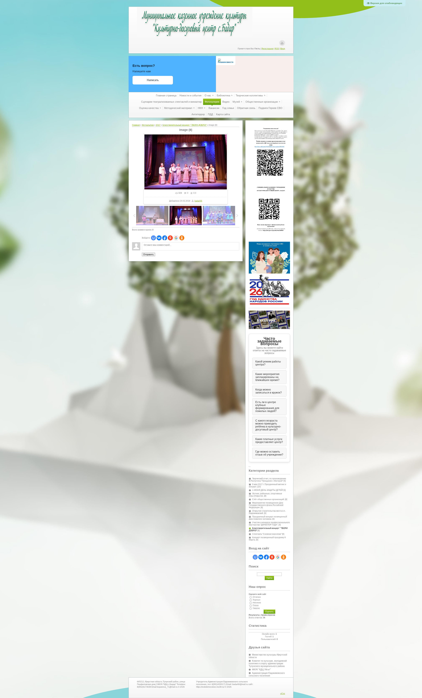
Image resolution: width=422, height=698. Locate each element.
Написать (153, 80)
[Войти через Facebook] (164, 237)
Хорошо (256, 600)
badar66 (198, 201)
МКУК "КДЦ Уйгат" (261, 669)
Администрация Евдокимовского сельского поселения (267, 674)
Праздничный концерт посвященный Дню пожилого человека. (268, 518)
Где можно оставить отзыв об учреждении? (269, 453)
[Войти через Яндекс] (170, 237)
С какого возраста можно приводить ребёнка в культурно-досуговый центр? (268, 425)
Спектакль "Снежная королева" (267, 534)
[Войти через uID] (153, 237)
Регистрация (267, 49)
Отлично (257, 597)
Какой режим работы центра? (268, 363)
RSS (277, 49)
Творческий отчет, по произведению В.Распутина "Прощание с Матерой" (267, 479)
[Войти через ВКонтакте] (159, 237)
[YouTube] (282, 43)
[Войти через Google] (176, 238)
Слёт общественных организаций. (268, 499)
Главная (136, 125)
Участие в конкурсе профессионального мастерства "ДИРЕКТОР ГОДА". (269, 523)
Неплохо (257, 602)
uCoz (282, 693)
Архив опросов (268, 615)
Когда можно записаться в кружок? (268, 391)
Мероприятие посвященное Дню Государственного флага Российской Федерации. (266, 505)
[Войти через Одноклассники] (181, 237)
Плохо (256, 605)
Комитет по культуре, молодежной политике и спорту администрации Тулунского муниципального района (268, 663)
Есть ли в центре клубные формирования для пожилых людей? (267, 406)
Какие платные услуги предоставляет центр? (269, 440)
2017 (158, 125)
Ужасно (256, 608)
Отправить (148, 254)
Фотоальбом (148, 125)
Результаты (254, 615)
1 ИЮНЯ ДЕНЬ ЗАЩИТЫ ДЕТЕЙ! (267, 490)
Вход (282, 49)
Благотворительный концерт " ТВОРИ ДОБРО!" (185, 125)
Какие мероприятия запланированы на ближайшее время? (267, 377)
